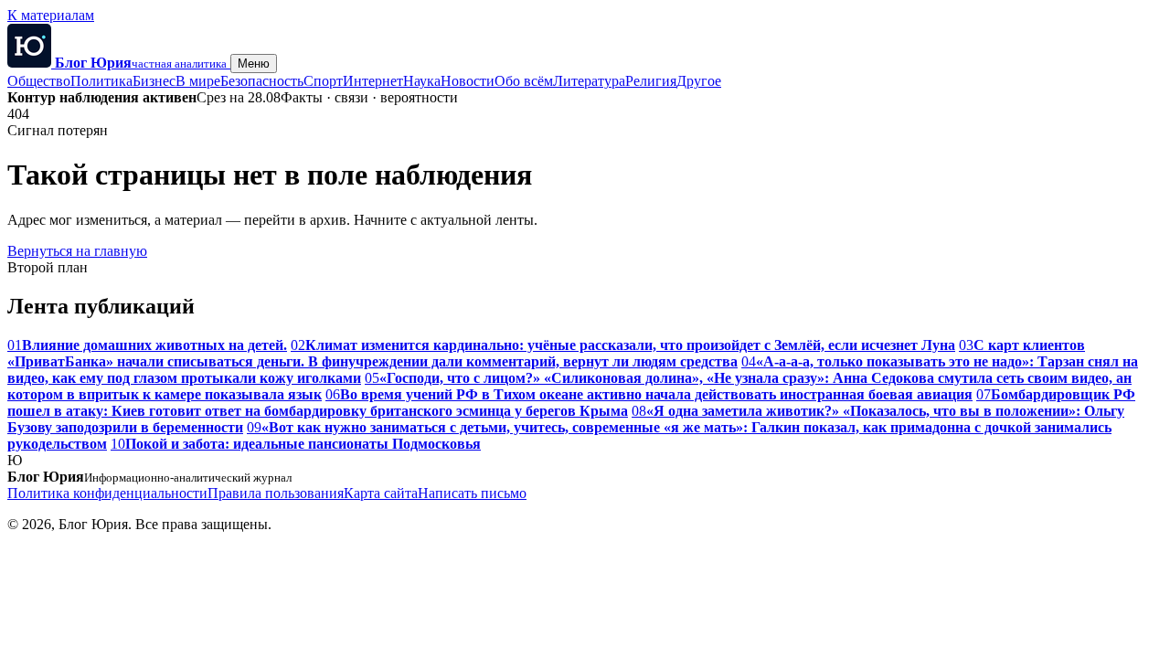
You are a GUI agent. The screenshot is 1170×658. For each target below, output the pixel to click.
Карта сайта (381, 493)
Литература (589, 81)
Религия (650, 81)
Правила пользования (275, 493)
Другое (698, 81)
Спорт (323, 81)
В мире (198, 81)
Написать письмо (472, 493)
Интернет (373, 81)
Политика (101, 81)
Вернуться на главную (77, 251)
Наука (422, 81)
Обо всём (524, 81)
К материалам (50, 15)
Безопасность (261, 81)
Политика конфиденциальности (107, 493)
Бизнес (154, 81)
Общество (38, 81)
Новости (468, 81)
